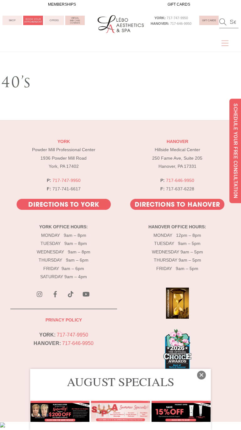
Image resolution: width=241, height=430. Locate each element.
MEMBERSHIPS (62, 4)
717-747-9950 (177, 18)
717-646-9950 (180, 23)
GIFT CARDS (179, 4)
